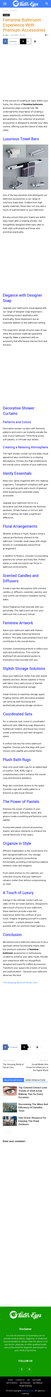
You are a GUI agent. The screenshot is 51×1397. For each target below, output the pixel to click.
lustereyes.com (28, 1391)
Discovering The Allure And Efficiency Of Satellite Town (33, 1107)
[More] (35, 41)
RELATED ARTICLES (13, 1080)
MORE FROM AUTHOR (35, 1080)
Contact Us (20, 1380)
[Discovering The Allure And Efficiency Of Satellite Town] (10, 1107)
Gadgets (13, 10)
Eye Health (37, 1380)
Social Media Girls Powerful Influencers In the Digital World (37, 1067)
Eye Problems (11, 1383)
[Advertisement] (25, 73)
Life (28, 1380)
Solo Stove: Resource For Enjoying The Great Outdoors (32, 1121)
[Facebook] (22, 1369)
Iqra (6, 35)
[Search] (47, 4)
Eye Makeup (37, 1383)
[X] (29, 1369)
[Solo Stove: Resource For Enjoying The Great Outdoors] (10, 1121)
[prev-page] (4, 1131)
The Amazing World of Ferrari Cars (20, 982)
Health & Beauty (25, 1386)
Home (5, 10)
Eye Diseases (25, 1383)
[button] (4, 4)
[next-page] (9, 1131)
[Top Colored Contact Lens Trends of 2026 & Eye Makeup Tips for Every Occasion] (10, 1091)
